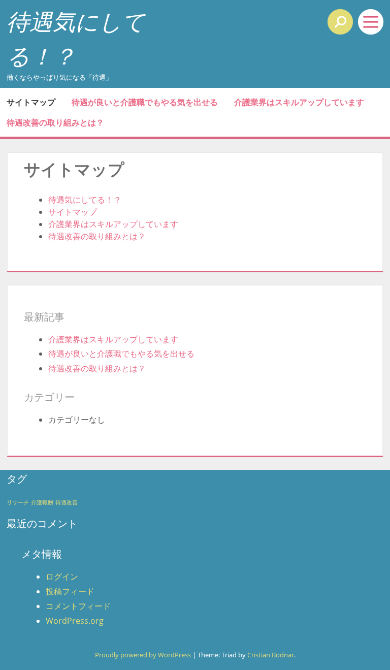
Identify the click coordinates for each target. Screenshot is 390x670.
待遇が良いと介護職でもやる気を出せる (145, 102)
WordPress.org (75, 620)
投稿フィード (70, 591)
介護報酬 (42, 502)
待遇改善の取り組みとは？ (55, 122)
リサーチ (18, 502)
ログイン (62, 576)
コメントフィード (78, 606)
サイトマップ (31, 102)
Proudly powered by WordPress (143, 654)
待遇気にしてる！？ (84, 199)
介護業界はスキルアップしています (299, 102)
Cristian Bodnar (270, 654)
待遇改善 (66, 502)
